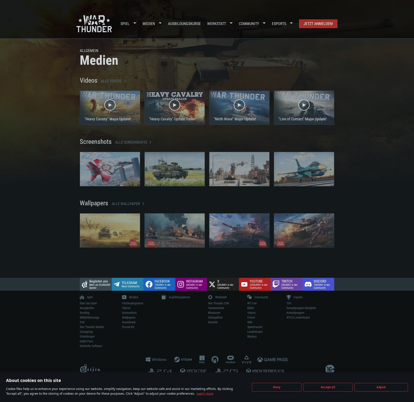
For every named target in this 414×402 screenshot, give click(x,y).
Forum (251, 317)
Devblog (84, 312)
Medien (149, 23)
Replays (252, 336)
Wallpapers (128, 317)
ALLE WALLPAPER (126, 203)
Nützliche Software (91, 346)
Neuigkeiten (87, 308)
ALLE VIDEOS (111, 81)
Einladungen (87, 336)
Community (249, 23)
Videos (126, 308)
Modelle (213, 322)
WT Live (252, 303)
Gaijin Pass (86, 341)
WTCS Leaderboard (298, 317)
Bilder (250, 308)
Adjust (381, 387)
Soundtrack (128, 322)
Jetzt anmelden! (318, 23)
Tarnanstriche (216, 308)
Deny (277, 387)
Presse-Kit (128, 327)
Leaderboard (255, 331)
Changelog (86, 331)
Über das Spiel (88, 303)
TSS (289, 303)
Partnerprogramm (132, 303)
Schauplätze (215, 317)
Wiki (249, 322)
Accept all (328, 387)
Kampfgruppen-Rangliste (301, 308)
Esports (279, 23)
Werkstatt (216, 23)
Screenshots (129, 312)
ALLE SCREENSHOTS (131, 142)
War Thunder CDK (218, 303)
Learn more (205, 393)
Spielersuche (255, 327)
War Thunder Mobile (92, 327)
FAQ (82, 322)
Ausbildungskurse (184, 23)
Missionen (214, 312)
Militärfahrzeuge (89, 317)
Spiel (125, 23)
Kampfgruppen (295, 312)
